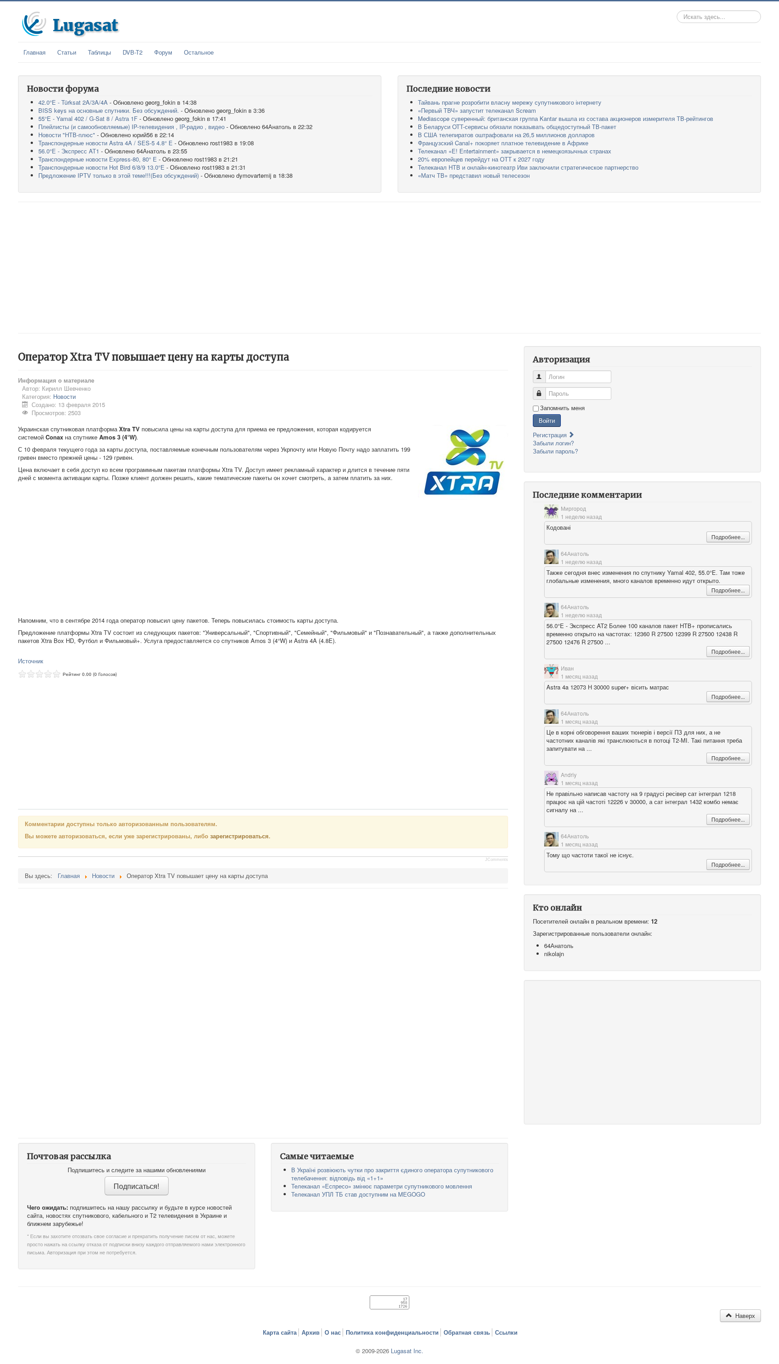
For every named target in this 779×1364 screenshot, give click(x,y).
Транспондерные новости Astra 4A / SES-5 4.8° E (105, 143)
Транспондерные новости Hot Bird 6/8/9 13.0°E (101, 167)
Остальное (199, 52)
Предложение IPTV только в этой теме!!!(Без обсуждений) (118, 175)
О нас (333, 1332)
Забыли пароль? (555, 451)
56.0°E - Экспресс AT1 (68, 151)
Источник (30, 661)
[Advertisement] (389, 267)
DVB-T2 (132, 52)
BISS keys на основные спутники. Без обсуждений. (108, 110)
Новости (64, 396)
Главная (34, 52)
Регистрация (550, 434)
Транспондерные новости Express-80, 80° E (97, 159)
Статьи (66, 52)
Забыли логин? (553, 443)
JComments (496, 859)
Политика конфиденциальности (392, 1332)
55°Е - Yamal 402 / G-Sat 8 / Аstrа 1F (87, 118)
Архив (311, 1332)
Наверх (744, 1315)
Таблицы (99, 52)
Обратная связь (467, 1332)
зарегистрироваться (239, 836)
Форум (163, 52)
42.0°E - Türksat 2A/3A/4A (73, 102)
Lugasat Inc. (407, 1350)
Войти (547, 420)
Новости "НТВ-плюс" (66, 134)
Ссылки (506, 1332)
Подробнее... (728, 537)
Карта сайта (280, 1332)
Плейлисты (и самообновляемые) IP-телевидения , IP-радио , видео (131, 126)
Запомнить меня (562, 408)
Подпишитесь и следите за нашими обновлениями (137, 1170)
